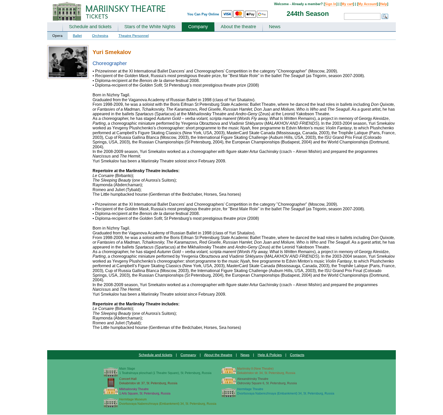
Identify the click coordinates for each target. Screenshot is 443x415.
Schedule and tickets (90, 26)
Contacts (297, 355)
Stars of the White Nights (149, 26)
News (274, 26)
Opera (57, 36)
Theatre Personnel (133, 36)
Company (198, 26)
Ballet (77, 36)
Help (383, 4)
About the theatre (238, 26)
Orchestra (100, 36)
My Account (367, 4)
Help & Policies (270, 355)
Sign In (330, 4)
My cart (347, 4)
